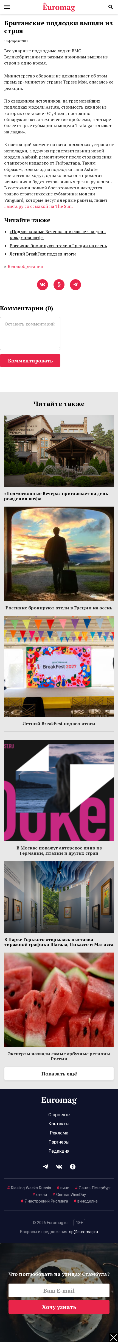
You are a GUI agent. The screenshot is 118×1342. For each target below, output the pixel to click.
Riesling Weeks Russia (29, 1187)
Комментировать (30, 360)
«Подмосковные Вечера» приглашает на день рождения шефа (58, 234)
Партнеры (59, 1142)
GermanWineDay (69, 1194)
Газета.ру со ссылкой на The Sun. (38, 206)
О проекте (59, 1114)
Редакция (59, 1151)
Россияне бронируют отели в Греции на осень (58, 246)
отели (39, 1194)
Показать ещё (59, 1073)
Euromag (59, 7)
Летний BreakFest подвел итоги (43, 254)
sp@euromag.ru (83, 1231)
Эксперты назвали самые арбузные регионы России (59, 1056)
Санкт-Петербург (93, 1187)
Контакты (59, 1123)
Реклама (59, 1133)
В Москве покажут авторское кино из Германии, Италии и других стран (59, 850)
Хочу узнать (59, 1307)
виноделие (86, 1201)
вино (63, 1187)
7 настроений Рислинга (44, 1201)
